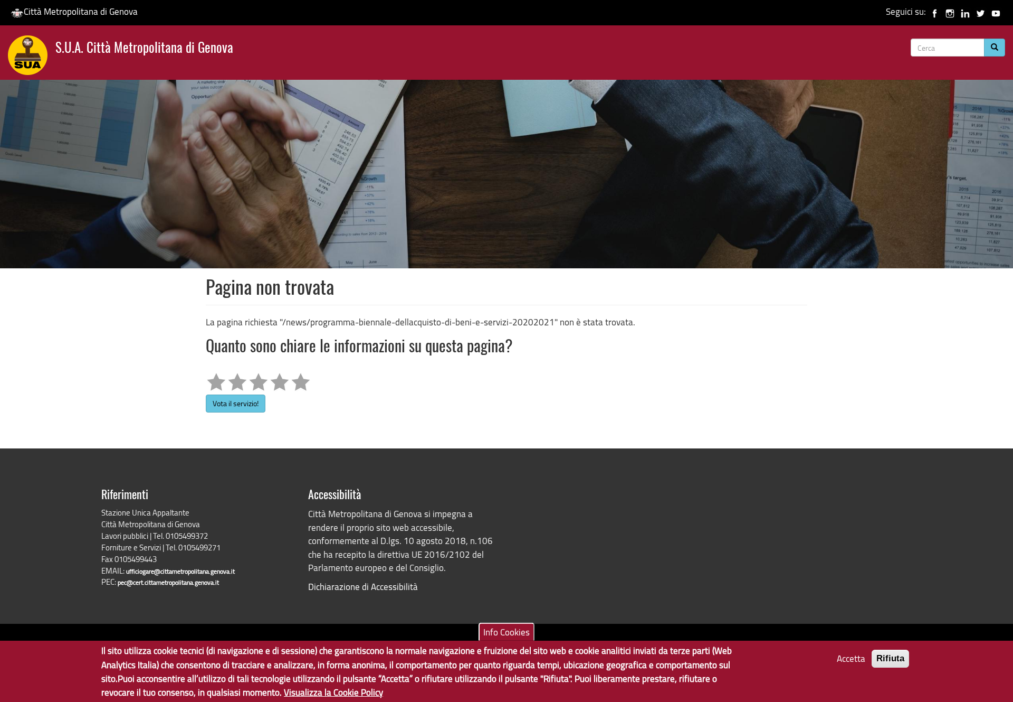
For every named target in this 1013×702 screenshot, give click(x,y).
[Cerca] (994, 48)
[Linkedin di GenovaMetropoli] (965, 11)
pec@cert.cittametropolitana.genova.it (168, 582)
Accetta (851, 658)
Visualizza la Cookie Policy (333, 692)
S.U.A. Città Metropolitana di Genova (144, 48)
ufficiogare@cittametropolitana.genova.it (180, 571)
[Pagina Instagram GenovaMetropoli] (950, 11)
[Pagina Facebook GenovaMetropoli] (934, 11)
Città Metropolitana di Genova (81, 11)
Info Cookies (506, 631)
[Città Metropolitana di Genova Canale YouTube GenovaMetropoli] (995, 11)
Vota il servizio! (236, 403)
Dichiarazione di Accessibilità (363, 587)
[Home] (31, 57)
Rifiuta (890, 658)
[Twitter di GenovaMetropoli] (980, 11)
